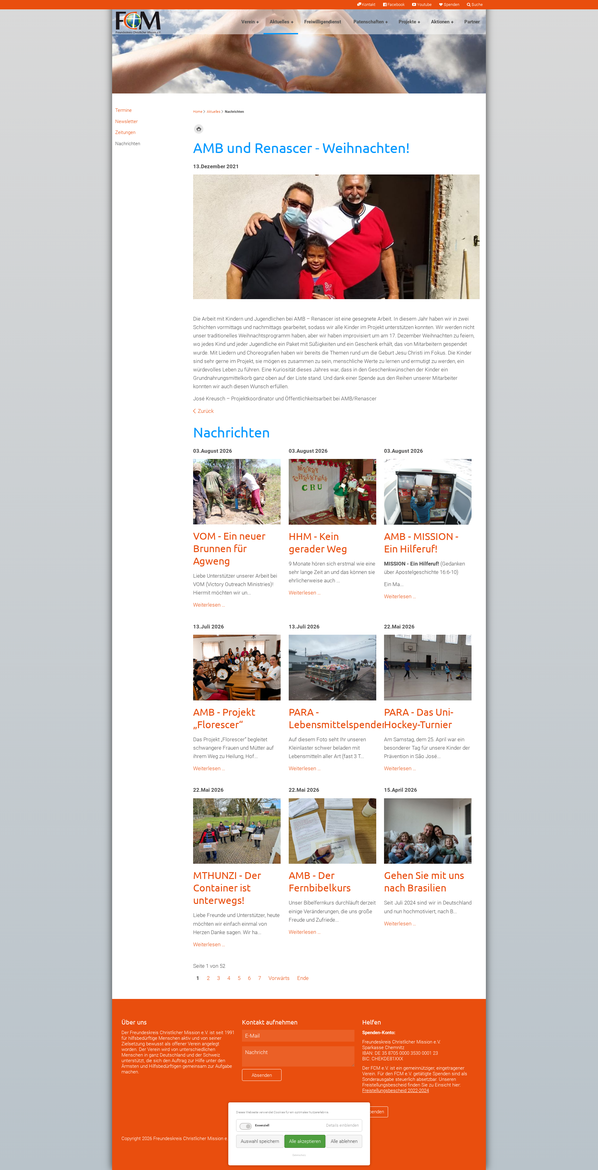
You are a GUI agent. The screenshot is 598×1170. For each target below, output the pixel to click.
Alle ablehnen (344, 1141)
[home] (138, 22)
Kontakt (368, 4)
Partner (472, 22)
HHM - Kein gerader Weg (318, 542)
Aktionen (440, 22)
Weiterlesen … (209, 605)
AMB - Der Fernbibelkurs (320, 881)
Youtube (424, 4)
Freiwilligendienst (322, 22)
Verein (248, 22)
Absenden (262, 1075)
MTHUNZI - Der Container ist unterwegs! (227, 887)
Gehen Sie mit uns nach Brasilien (424, 881)
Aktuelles (279, 22)
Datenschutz (299, 1155)
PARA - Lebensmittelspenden (338, 718)
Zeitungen (125, 132)
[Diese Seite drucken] (198, 129)
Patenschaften (369, 22)
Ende (303, 978)
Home (197, 112)
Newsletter (126, 121)
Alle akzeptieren (305, 1141)
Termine (123, 110)
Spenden (451, 4)
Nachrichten (127, 143)
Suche (477, 4)
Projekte (407, 22)
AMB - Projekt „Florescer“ (224, 718)
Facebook (396, 4)
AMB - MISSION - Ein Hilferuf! (421, 542)
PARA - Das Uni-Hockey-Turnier (418, 718)
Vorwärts (279, 978)
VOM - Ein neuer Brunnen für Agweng (229, 548)
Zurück (206, 411)
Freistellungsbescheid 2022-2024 (395, 1090)
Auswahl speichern (260, 1141)
